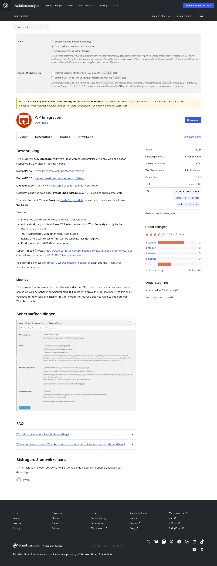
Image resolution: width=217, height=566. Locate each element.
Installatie (65, 136)
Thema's (56, 518)
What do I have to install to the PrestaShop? (42, 434)
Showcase (57, 513)
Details (24, 136)
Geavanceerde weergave (160, 213)
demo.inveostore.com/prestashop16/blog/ (59, 178)
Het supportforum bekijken (160, 297)
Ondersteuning (192, 136)
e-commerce (193, 191)
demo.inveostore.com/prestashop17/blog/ (59, 171)
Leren (94, 513)
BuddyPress (176, 528)
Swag (134, 528)
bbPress (174, 523)
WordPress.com (178, 513)
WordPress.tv (99, 528)
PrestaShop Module (71, 200)
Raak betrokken (138, 513)
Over (15, 513)
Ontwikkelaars (98, 523)
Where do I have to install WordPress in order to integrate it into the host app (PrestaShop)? (70, 444)
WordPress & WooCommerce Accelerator (66, 262)
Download (193, 120)
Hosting (17, 523)
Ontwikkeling (85, 136)
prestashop (193, 198)
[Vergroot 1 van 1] (131, 323)
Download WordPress (198, 5)
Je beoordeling (154, 270)
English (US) (194, 184)
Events (133, 518)
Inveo (44, 122)
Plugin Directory (21, 16)
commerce (179, 191)
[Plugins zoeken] (46, 27)
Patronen (56, 528)
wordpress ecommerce (188, 204)
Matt (172, 518)
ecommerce (180, 198)
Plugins (55, 523)
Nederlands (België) (53, 546)
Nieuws (16, 518)
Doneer (135, 523)
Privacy (16, 528)
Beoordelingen (43, 136)
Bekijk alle (195, 270)
